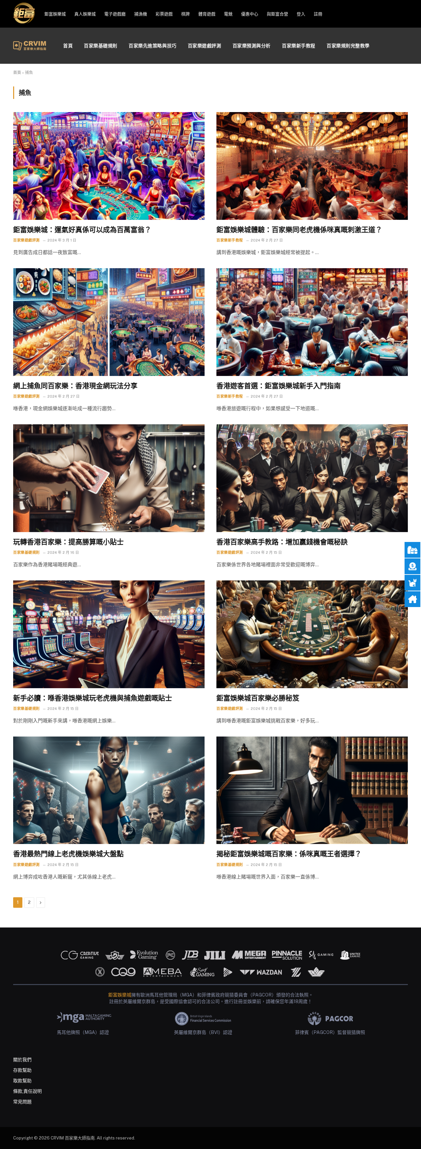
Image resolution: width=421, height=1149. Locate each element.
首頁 (68, 45)
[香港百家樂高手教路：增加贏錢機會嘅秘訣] (312, 478)
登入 (301, 14)
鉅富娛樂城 (55, 14)
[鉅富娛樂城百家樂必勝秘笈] (312, 634)
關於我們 (22, 1059)
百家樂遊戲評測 (204, 45)
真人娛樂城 (85, 14)
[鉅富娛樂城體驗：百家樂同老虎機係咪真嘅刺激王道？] (312, 166)
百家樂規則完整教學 (348, 45)
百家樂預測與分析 (252, 45)
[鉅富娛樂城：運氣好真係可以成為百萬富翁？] (109, 166)
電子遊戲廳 (115, 14)
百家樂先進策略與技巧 (153, 45)
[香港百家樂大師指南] (29, 46)
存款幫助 (22, 1070)
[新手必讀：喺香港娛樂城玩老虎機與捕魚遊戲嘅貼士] (109, 634)
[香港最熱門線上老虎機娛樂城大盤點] (109, 790)
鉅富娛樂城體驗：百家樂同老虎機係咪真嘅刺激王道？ (299, 229)
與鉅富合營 (277, 14)
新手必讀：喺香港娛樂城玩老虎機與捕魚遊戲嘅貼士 (92, 698)
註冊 (318, 14)
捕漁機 (140, 14)
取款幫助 (22, 1080)
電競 (228, 14)
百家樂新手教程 (298, 45)
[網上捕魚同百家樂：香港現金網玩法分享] (109, 322)
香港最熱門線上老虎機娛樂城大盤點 (68, 854)
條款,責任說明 (27, 1091)
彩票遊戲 (164, 14)
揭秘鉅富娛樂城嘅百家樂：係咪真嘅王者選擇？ (288, 854)
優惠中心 (249, 14)
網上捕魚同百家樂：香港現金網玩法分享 (75, 386)
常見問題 (22, 1101)
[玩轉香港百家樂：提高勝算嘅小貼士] (109, 478)
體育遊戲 (206, 14)
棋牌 (185, 14)
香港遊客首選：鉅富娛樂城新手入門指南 (278, 386)
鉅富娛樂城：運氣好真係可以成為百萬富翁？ (82, 229)
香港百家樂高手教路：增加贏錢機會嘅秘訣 (282, 542)
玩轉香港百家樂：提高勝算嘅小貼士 (68, 542)
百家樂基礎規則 (100, 45)
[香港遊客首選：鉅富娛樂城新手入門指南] (312, 322)
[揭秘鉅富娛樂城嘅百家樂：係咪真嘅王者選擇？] (312, 790)
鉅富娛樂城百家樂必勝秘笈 (257, 698)
